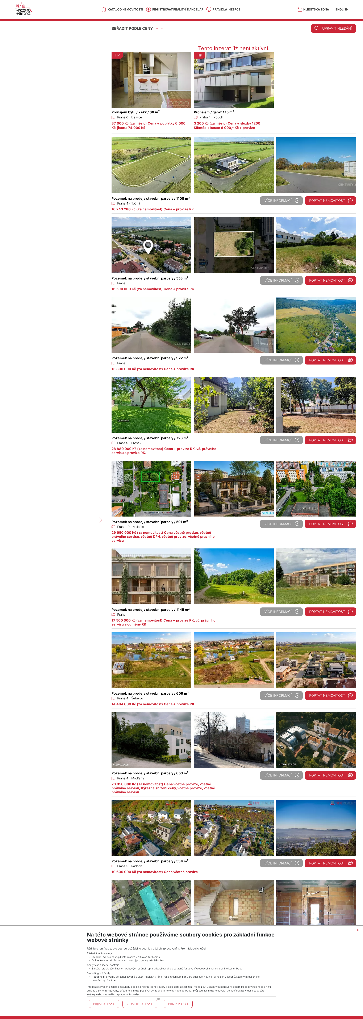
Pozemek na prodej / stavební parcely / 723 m (150, 438)
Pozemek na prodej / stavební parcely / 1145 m (151, 609)
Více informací (278, 200)
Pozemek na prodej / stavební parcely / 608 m (150, 693)
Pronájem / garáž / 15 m (214, 112)
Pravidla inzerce (227, 9)
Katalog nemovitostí (125, 9)
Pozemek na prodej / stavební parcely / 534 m (150, 861)
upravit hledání (337, 28)
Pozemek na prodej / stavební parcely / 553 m (150, 278)
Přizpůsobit (178, 1004)
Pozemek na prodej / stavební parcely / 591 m (150, 522)
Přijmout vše (104, 1004)
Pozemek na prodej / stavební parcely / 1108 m (151, 198)
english (341, 9)
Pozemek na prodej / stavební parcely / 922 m (150, 358)
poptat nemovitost (327, 200)
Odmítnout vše (140, 1004)
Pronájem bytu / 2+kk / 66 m (136, 112)
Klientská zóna (316, 9)
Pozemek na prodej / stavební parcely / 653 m (150, 773)
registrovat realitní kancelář (177, 9)
